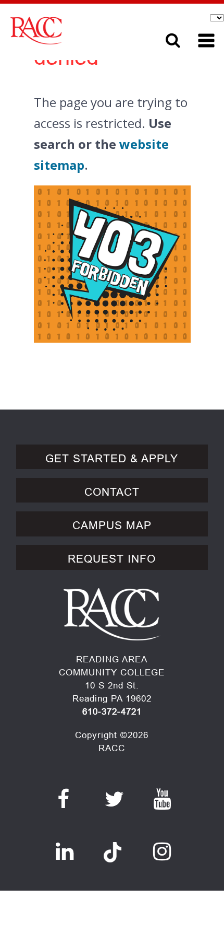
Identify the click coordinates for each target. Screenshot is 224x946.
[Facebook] (63, 799)
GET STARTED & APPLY (111, 458)
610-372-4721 (112, 712)
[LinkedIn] (65, 851)
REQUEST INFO (112, 559)
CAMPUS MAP (112, 525)
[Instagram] (162, 851)
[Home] (73, 30)
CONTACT (112, 492)
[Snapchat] (112, 846)
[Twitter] (114, 799)
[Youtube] (162, 799)
